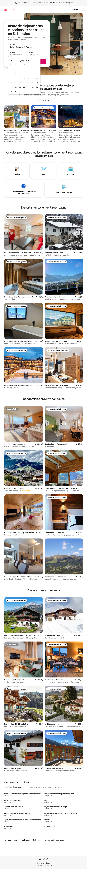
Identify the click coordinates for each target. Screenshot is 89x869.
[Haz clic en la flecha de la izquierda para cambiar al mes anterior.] (11, 60)
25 (20, 87)
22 (37, 83)
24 (16, 87)
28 (33, 87)
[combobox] (27, 47)
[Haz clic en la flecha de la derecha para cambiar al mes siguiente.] (36, 60)
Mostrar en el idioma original (63, 3)
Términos (48, 865)
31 (15, 92)
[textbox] (17, 54)
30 (11, 92)
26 (24, 87)
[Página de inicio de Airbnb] (9, 9)
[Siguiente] (48, 100)
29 (37, 87)
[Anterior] (39, 100)
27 (28, 87)
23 (11, 87)
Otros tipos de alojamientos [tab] (14, 787)
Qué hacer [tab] (58, 787)
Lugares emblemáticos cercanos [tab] (39, 787)
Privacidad (39, 865)
